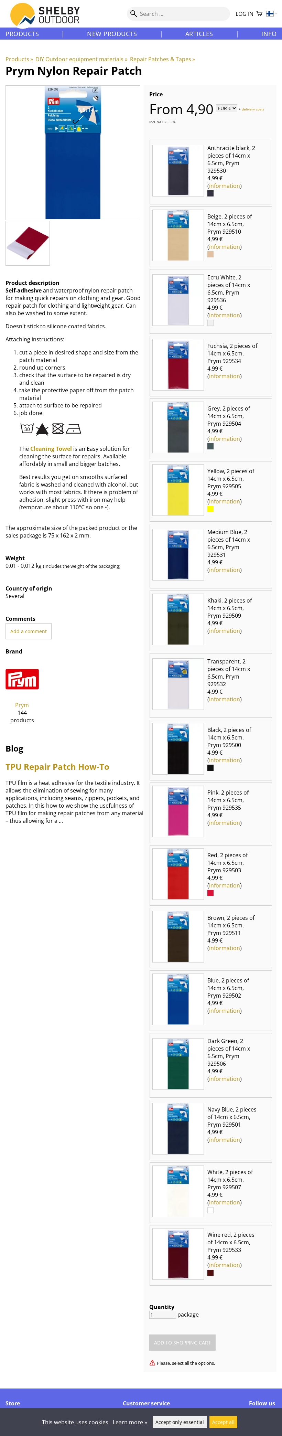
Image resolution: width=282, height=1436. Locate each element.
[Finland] (271, 14)
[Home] (49, 20)
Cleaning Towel (51, 449)
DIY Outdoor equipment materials (81, 59)
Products (22, 34)
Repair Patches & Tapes (162, 59)
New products (112, 34)
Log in (244, 14)
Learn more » (130, 1422)
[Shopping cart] (259, 14)
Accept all (223, 1422)
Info (268, 34)
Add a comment (28, 631)
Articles (199, 34)
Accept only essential (179, 1422)
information (224, 186)
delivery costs (253, 108)
